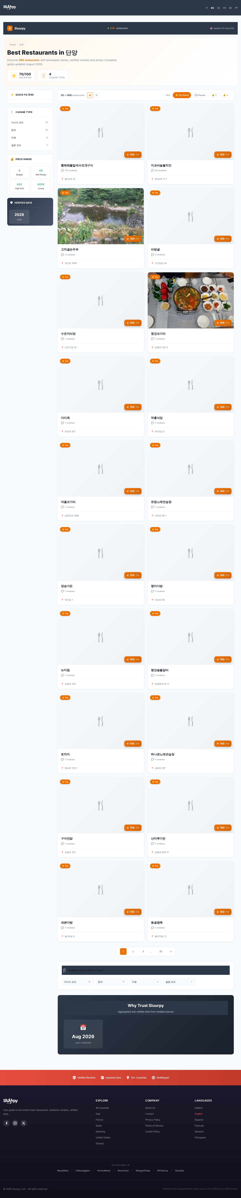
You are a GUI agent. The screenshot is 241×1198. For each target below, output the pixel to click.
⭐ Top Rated (182, 95)
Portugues (200, 1137)
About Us (150, 1107)
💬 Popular (200, 95)
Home (13, 44)
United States (103, 1137)
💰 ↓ (225, 95)
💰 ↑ (214, 95)
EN (212, 8)
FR (224, 8)
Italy (98, 1113)
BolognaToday (143, 1170)
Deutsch (199, 1131)
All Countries (102, 1107)
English (198, 1113)
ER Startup (162, 1170)
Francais (199, 1125)
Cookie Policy (152, 1131)
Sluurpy (100, 1143)
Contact (149, 1113)
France (99, 1119)
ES (218, 8)
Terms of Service (154, 1125)
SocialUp (179, 1170)
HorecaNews (103, 1170)
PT (236, 8)
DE (230, 8)
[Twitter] (23, 1123)
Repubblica (62, 1170)
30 (160, 951)
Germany (100, 1131)
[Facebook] (6, 1123)
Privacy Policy (152, 1119)
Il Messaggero (83, 1170)
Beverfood (123, 1170)
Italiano (198, 1107)
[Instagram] (15, 1123)
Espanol (199, 1119)
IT (207, 8)
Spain (99, 1125)
